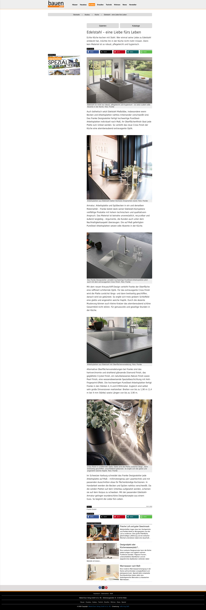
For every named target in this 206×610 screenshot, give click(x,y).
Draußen (100, 4)
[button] (93, 51)
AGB (111, 593)
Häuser (75, 4)
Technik (109, 4)
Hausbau (83, 4)
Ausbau (92, 4)
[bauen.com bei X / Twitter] (103, 587)
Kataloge (136, 25)
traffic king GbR (124, 606)
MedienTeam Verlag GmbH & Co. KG (100, 606)
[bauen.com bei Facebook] (100, 587)
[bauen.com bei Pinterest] (106, 587)
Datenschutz (105, 593)
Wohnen (117, 4)
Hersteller (132, 4)
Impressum (96, 593)
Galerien (102, 25)
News (125, 4)
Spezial (124, 602)
